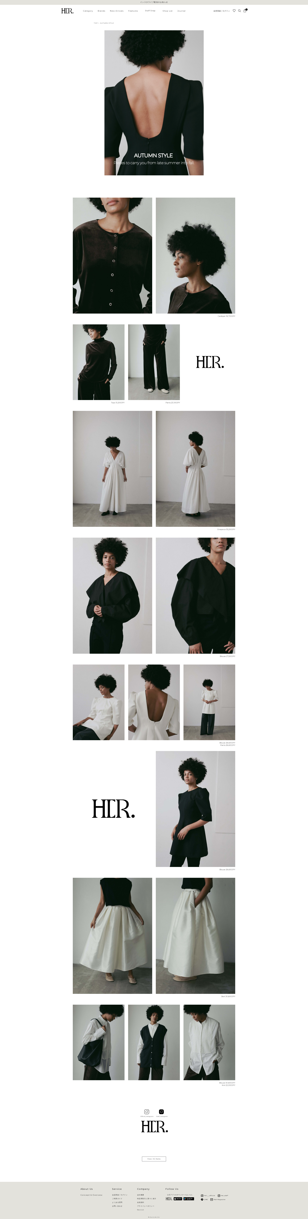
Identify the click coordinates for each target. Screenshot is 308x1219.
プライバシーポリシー (145, 1206)
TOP (96, 23)
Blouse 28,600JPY (227, 743)
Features (133, 11)
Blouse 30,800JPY (227, 1083)
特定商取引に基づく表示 (146, 1198)
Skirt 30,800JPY (228, 996)
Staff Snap (150, 11)
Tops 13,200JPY (118, 403)
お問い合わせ (117, 1206)
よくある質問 (117, 1202)
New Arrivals (116, 11)
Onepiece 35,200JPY (226, 529)
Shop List (168, 11)
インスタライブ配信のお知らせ (154, 2)
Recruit (140, 1210)
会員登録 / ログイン (221, 11)
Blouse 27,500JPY (227, 656)
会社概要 (140, 1195)
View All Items (154, 1159)
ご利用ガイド (117, 1198)
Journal (181, 11)
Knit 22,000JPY (228, 1085)
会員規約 (140, 1202)
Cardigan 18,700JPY (226, 316)
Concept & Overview (91, 1195)
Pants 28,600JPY (227, 745)
